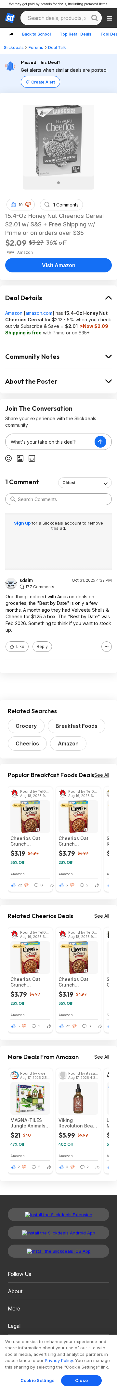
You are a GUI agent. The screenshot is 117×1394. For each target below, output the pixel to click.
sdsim (26, 580)
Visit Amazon (58, 265)
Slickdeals (14, 47)
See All (101, 775)
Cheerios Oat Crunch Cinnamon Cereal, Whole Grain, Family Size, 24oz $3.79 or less (77, 841)
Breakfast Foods (77, 726)
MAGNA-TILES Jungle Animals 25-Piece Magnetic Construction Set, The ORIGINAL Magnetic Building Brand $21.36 (30, 1122)
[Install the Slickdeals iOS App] (58, 1251)
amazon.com (38, 313)
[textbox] (50, 442)
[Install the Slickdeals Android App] (58, 1232)
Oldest (68, 482)
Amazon (13, 313)
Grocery (26, 726)
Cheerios (27, 743)
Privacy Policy (59, 1360)
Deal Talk (57, 47)
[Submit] (13, 499)
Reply (42, 646)
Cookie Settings (37, 1380)
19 (21, 204)
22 (20, 885)
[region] (58, 1364)
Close (81, 1380)
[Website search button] (94, 18)
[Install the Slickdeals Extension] (58, 1214)
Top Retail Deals (75, 34)
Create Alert (43, 82)
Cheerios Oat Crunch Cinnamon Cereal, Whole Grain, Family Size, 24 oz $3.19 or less (29, 841)
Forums (36, 47)
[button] (28, 204)
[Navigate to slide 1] (58, 182)
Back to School (36, 34)
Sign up (23, 523)
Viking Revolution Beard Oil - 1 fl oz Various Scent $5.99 (78, 1122)
